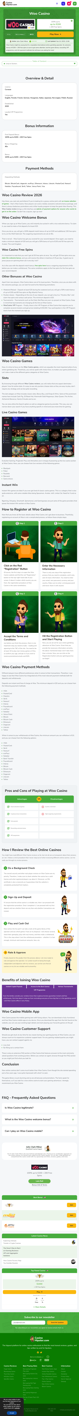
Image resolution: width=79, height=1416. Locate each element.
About (63, 1369)
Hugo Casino (8, 1369)
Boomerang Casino (9, 1371)
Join (71, 1205)
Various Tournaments (65, 986)
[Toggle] (75, 3)
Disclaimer (64, 1374)
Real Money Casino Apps (49, 1369)
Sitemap (63, 1381)
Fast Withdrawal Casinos (49, 1376)
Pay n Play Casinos (47, 1379)
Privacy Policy (65, 1376)
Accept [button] (12, 1413)
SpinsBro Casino (9, 1379)
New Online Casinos (48, 1384)
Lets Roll (39, 1181)
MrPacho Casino (9, 1376)
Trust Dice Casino (9, 1374)
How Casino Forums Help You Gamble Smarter (12, 1262)
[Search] (63, 3)
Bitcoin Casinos (46, 1386)
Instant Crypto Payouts (14, 986)
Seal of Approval (66, 1379)
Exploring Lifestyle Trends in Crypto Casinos (12, 1242)
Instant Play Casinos (48, 1371)
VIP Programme (39, 990)
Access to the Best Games (40, 986)
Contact (63, 1371)
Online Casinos (46, 1381)
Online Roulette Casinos (49, 1374)
